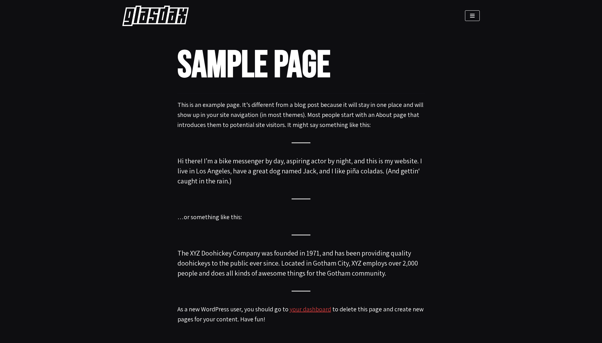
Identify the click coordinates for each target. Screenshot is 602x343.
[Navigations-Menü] (472, 15)
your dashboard (310, 309)
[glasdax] (157, 16)
